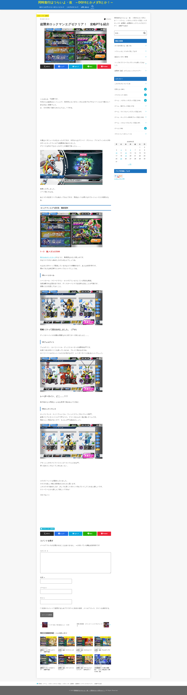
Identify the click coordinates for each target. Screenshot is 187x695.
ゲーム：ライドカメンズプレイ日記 (128, 111)
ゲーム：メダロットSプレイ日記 (127, 100)
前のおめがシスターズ (48, 257)
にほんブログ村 (119, 179)
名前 (42, 577)
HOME (40, 683)
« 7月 (129, 164)
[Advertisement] (75, 83)
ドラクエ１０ (121, 95)
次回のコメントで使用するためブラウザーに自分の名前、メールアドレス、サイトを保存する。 (76, 608)
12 (126, 153)
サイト (42, 598)
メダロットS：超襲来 (43, 16)
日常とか (119, 89)
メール (43, 587)
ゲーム (119, 128)
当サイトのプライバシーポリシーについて (51, 7)
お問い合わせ (85, 7)
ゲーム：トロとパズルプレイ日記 (127, 123)
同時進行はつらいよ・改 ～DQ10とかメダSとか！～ (75, 2)
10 (116, 153)
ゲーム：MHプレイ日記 (124, 106)
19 (126, 156)
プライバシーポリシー (123, 134)
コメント (44, 550)
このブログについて (73, 7)
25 (121, 159)
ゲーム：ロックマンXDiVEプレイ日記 (129, 117)
